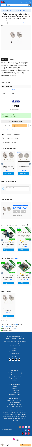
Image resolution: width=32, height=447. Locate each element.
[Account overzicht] (24, 2)
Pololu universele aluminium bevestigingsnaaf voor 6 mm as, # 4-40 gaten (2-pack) (20, 207)
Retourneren (14, 375)
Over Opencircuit (15, 384)
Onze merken (15, 392)
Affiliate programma (15, 404)
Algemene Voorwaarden (15, 377)
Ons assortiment (14, 390)
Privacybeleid (15, 378)
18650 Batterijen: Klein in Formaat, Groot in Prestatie (14, 416)
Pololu (13, 89)
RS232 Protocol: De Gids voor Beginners (14, 418)
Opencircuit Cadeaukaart (14, 400)
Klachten (14, 380)
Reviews (14, 388)
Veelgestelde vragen (14, 394)
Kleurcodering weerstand (14, 406)
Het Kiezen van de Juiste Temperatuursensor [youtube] (14, 414)
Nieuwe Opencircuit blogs (14, 410)
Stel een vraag (10, 187)
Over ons (14, 386)
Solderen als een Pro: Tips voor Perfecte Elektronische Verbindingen (14, 412)
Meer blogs (15, 420)
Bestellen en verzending (15, 373)
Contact (14, 350)
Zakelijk (15, 348)
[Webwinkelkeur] (16, 439)
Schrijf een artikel (15, 402)
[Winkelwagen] (29, 2)
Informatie (14, 370)
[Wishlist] (20, 2)
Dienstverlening (14, 398)
